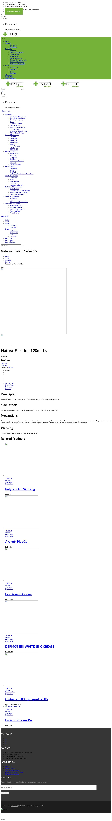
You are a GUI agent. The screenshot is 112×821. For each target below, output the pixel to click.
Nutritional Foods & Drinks (19, 192)
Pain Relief (13, 168)
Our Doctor (14, 45)
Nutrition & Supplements (18, 60)
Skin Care (13, 163)
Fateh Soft (14, 806)
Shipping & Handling (12, 774)
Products (8, 49)
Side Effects (9, 385)
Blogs (7, 221)
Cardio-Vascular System (18, 116)
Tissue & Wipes (15, 211)
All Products (14, 67)
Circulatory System (16, 120)
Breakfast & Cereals (16, 185)
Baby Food (13, 138)
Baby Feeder (14, 142)
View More (4, 216)
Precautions (9, 387)
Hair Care (13, 155)
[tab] (58, 383)
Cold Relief (13, 172)
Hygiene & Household (17, 64)
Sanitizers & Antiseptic (17, 209)
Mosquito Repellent (16, 207)
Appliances (13, 198)
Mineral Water (14, 181)
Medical (7, 43)
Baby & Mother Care (17, 52)
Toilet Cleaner (14, 213)
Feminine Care (14, 153)
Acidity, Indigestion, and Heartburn (21, 174)
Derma (12, 122)
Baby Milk (13, 137)
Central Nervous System (18, 118)
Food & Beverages (16, 58)
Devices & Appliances (17, 62)
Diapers (12, 144)
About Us (8, 75)
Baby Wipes (14, 148)
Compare (4, 365)
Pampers (17, 146)
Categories (6, 111)
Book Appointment (13, 11)
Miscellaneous (14, 129)
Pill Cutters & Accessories (19, 202)
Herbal (12, 170)
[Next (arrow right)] (4, 819)
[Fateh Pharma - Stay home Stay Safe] (11, 36)
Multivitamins (14, 189)
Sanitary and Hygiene (17, 161)
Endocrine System (16, 124)
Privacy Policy (10, 768)
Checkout (13, 73)
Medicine (13, 51)
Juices (12, 179)
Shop (7, 65)
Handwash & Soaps (16, 205)
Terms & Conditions (12, 770)
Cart (11, 71)
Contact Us (9, 77)
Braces (12, 200)
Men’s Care (13, 157)
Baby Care (13, 140)
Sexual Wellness (15, 164)
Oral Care (13, 159)
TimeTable (13, 47)
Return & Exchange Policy (14, 772)
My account (14, 69)
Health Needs (14, 56)
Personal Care (14, 54)
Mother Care (14, 150)
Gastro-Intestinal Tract (18, 127)
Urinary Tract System (17, 133)
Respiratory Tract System (18, 131)
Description (9, 383)
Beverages (13, 177)
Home (7, 41)
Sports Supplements (17, 194)
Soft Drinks (13, 183)
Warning (8, 389)
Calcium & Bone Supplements (20, 190)
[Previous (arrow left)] (2, 819)
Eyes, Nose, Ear (15, 125)
